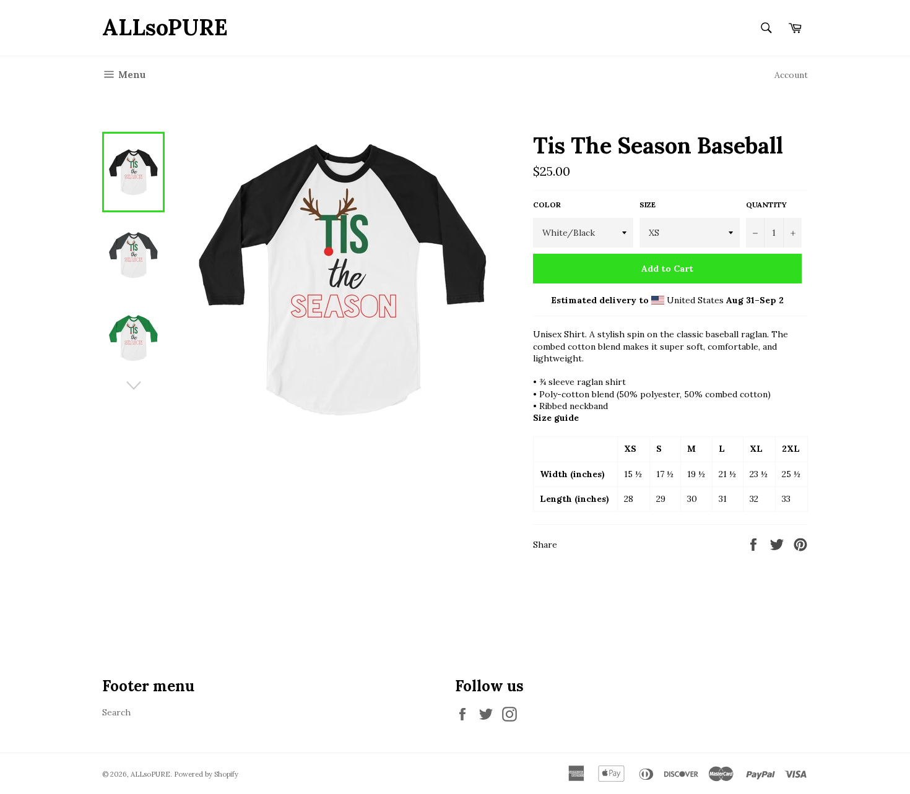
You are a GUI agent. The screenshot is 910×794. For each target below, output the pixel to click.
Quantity (766, 204)
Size (647, 204)
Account (791, 74)
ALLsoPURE (165, 27)
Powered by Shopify (206, 774)
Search (116, 712)
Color (547, 204)
